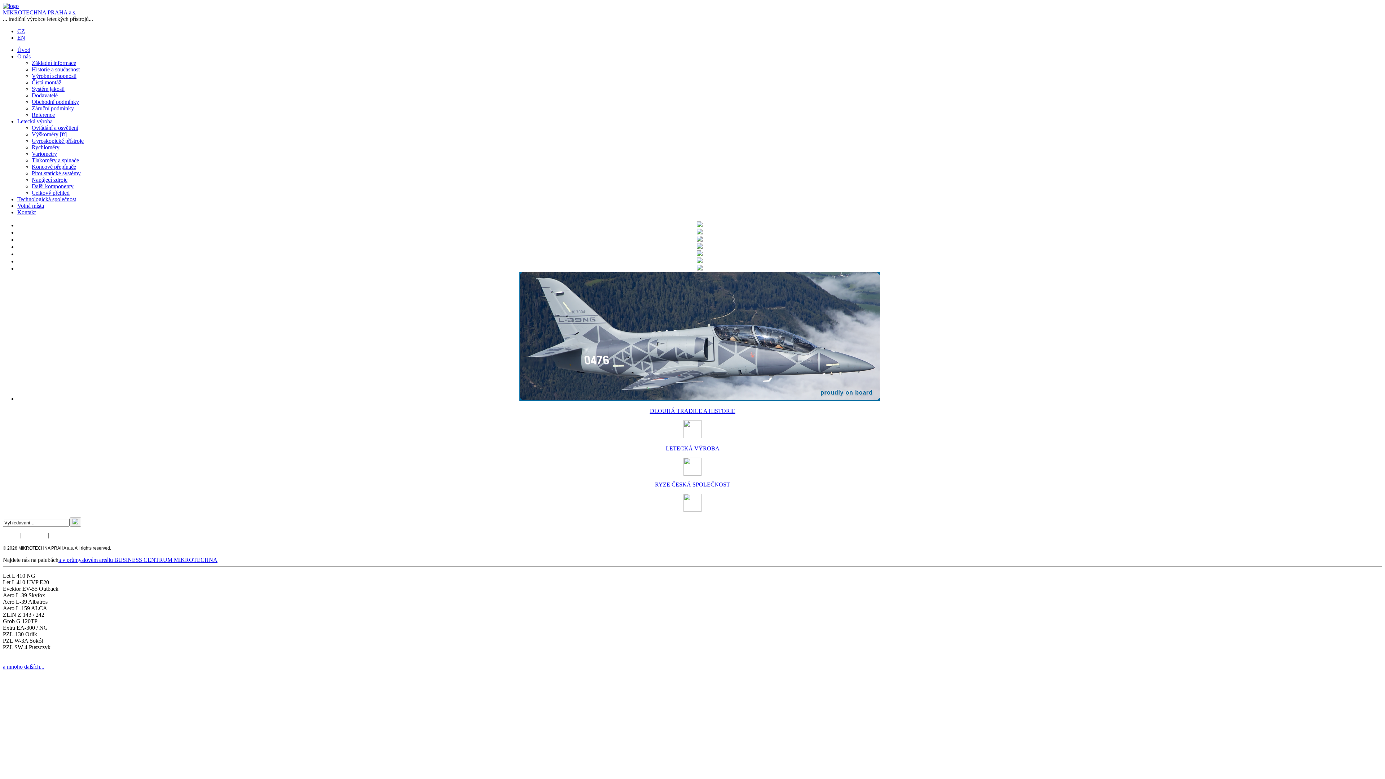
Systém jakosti (48, 89)
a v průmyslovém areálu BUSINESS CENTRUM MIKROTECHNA (137, 560)
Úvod (23, 50)
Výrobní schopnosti (54, 76)
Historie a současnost (56, 69)
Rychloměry (46, 147)
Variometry (44, 154)
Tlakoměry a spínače (55, 160)
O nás (24, 56)
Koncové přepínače (54, 167)
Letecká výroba (35, 121)
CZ (21, 31)
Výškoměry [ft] (49, 134)
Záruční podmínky (53, 108)
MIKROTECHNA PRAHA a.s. (39, 12)
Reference (43, 115)
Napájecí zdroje (49, 180)
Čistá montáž (46, 82)
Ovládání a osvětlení (55, 128)
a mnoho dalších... (23, 667)
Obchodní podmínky (55, 102)
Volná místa (30, 206)
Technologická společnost (46, 199)
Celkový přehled (51, 193)
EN (21, 38)
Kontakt (26, 212)
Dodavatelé (45, 95)
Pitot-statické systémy (56, 173)
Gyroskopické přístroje (58, 141)
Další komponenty (53, 186)
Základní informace (54, 63)
